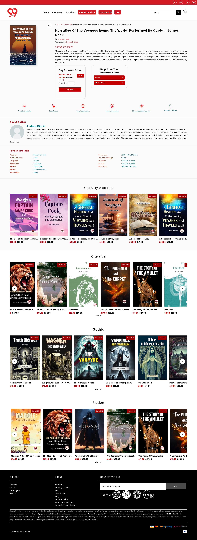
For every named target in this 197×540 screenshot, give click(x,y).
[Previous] (14, 288)
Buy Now (70, 89)
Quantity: (63, 83)
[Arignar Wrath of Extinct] (37, 431)
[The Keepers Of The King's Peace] (162, 284)
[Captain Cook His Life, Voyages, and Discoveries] (54, 215)
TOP (193, 537)
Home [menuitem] (47, 12)
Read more (59, 62)
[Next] (182, 288)
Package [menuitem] (104, 12)
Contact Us (60, 493)
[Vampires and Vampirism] (68, 357)
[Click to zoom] (49, 25)
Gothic (98, 329)
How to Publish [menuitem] (87, 12)
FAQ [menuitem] (117, 12)
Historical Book (66, 25)
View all (98, 316)
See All (13, 493)
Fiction (98, 402)
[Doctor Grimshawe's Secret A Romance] (131, 357)
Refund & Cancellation (65, 505)
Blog (57, 496)
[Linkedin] (194, 2)
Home (57, 25)
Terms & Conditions (64, 502)
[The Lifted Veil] (99, 357)
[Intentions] (34, 284)
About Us (59, 484)
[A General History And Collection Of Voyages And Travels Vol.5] (173, 215)
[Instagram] (181, 2)
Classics (98, 256)
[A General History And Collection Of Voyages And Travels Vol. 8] (84, 215)
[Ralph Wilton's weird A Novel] (163, 357)
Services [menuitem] (71, 12)
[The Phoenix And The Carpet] (66, 284)
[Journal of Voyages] (113, 215)
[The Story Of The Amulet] (98, 284)
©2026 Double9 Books (20, 531)
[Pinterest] (187, 2)
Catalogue (15, 490)
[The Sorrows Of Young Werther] (69, 431)
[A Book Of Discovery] (143, 215)
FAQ (57, 490)
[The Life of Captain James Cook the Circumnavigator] (24, 215)
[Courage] (130, 284)
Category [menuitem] (57, 12)
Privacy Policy (61, 499)
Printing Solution (62, 487)
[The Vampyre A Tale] (36, 357)
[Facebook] (174, 2)
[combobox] (165, 12)
